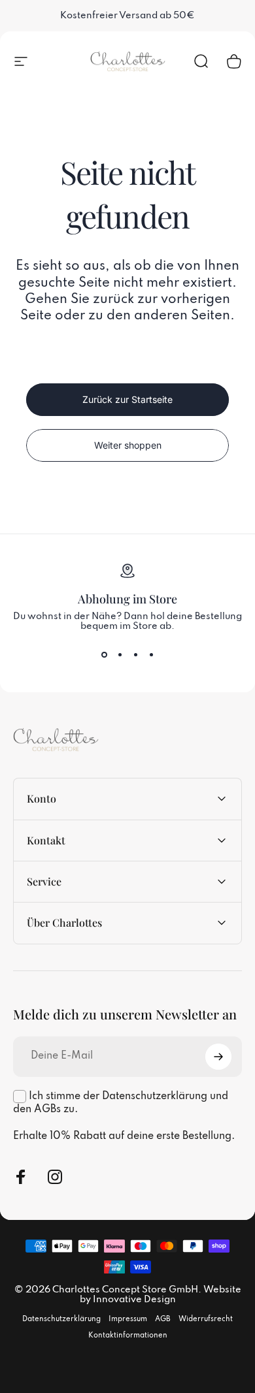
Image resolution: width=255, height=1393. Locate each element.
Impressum (128, 1319)
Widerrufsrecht (205, 1319)
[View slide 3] (135, 655)
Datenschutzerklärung (61, 1319)
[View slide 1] (104, 655)
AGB (163, 1319)
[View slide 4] (151, 655)
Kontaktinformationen (127, 1335)
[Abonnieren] (218, 1057)
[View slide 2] (120, 655)
